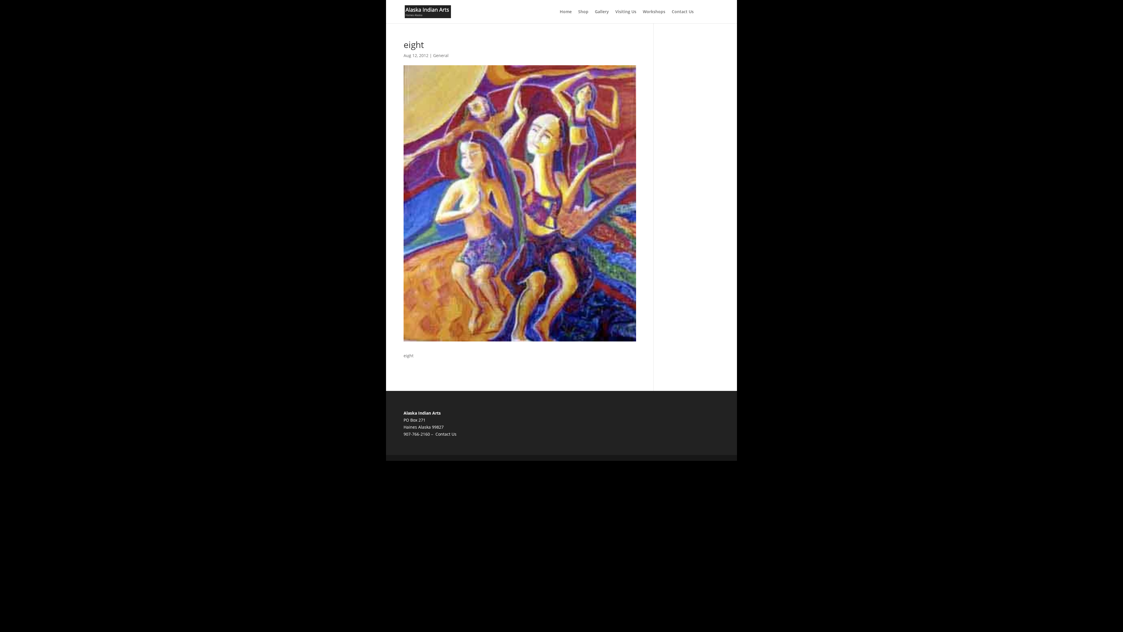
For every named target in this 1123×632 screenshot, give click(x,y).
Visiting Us (625, 12)
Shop (583, 12)
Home (566, 12)
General (441, 55)
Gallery (602, 12)
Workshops (654, 12)
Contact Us (683, 12)
